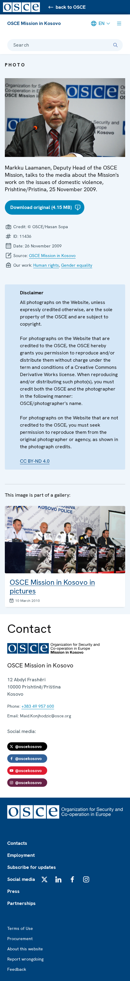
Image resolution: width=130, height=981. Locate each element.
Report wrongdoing (25, 959)
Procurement (20, 938)
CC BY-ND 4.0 (35, 461)
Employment (21, 855)
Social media (21, 879)
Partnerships (21, 903)
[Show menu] (119, 23)
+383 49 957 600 (37, 706)
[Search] (115, 45)
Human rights (46, 265)
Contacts (17, 843)
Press (13, 891)
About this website (25, 949)
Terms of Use (20, 928)
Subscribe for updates (31, 867)
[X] (44, 879)
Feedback (16, 969)
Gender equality (76, 265)
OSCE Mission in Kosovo (34, 23)
